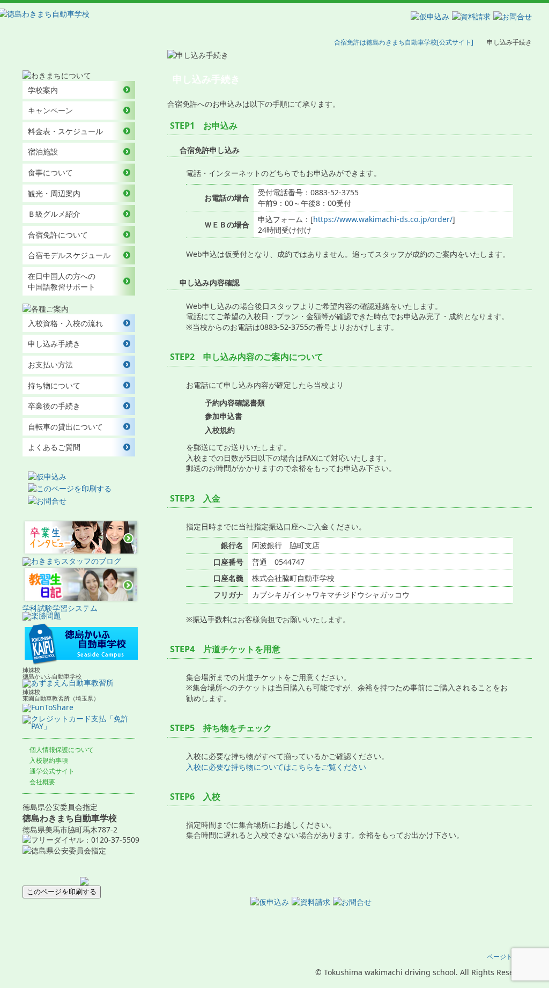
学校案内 (43, 90)
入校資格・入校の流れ (65, 323)
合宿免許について (58, 235)
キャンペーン (50, 110)
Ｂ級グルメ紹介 (54, 214)
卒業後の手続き (54, 406)
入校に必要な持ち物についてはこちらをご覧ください (276, 767)
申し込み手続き (54, 343)
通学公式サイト (52, 771)
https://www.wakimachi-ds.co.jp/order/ (382, 219)
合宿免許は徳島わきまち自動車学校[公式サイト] (403, 42)
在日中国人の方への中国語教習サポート (61, 281)
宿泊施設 (43, 151)
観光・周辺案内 (54, 193)
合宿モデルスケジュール (69, 255)
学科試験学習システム (60, 608)
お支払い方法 (50, 364)
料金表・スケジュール (65, 131)
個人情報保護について (61, 749)
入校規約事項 (48, 760)
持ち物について (54, 385)
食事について (50, 172)
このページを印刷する (62, 892)
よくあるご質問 (54, 447)
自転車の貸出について (65, 427)
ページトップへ (509, 956)
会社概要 (42, 781)
